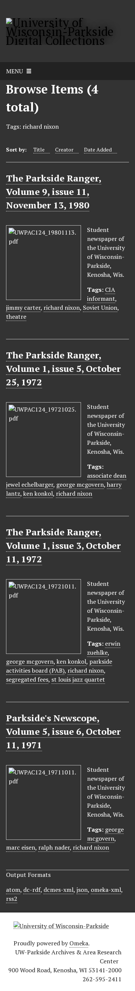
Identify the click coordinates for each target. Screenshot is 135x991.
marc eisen (20, 847)
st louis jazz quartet (78, 679)
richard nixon (62, 307)
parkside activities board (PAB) (59, 666)
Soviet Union (100, 307)
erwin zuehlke (103, 648)
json (82, 890)
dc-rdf (31, 890)
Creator (64, 149)
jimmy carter (23, 307)
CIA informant (101, 294)
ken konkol (38, 493)
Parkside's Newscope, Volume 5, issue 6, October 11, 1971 (63, 731)
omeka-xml (106, 890)
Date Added (98, 149)
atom (13, 890)
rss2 (11, 898)
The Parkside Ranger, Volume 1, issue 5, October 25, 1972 (63, 368)
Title (39, 149)
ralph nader (54, 847)
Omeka (78, 943)
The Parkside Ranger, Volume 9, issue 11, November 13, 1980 (53, 191)
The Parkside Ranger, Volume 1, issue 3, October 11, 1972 (63, 545)
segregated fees (27, 679)
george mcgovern (80, 484)
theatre (16, 316)
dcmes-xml (59, 890)
